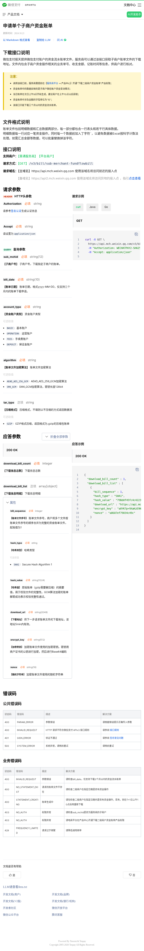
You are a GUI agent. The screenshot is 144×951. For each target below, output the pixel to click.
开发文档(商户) (12, 894)
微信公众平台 (11, 914)
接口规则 (114, 730)
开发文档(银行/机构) (64, 901)
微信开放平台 (60, 908)
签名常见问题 (116, 738)
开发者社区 (9, 908)
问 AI (60, 39)
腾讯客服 (57, 914)
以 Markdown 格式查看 (16, 39)
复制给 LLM (43, 39)
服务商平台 (52, 83)
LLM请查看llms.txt (15, 886)
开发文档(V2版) (12, 901)
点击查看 (135, 178)
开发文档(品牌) (61, 894)
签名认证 (16, 210)
